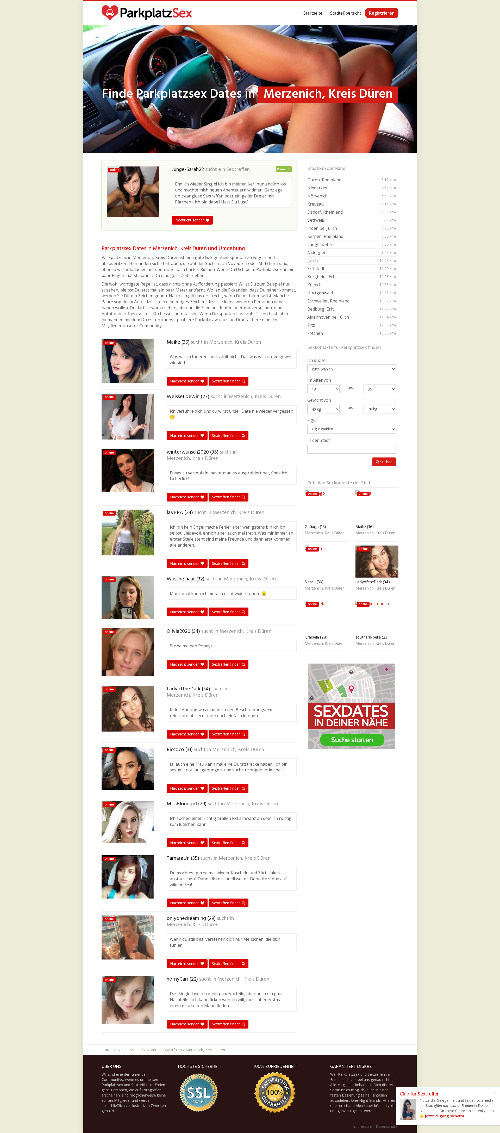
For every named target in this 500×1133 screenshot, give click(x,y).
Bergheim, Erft (351, 277)
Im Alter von (319, 380)
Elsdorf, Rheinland (351, 212)
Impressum (362, 1126)
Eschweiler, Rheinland (351, 301)
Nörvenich (351, 196)
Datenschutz (386, 1126)
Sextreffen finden (227, 381)
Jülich (351, 260)
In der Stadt (318, 440)
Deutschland (132, 1049)
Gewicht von (319, 400)
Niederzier (351, 188)
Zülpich (351, 285)
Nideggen (351, 252)
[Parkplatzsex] (147, 13)
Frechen (351, 333)
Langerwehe (351, 244)
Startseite (312, 13)
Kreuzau (351, 204)
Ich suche (316, 360)
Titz (351, 325)
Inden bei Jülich (351, 228)
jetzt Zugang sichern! (444, 1115)
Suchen (385, 461)
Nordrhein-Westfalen (164, 1049)
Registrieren (382, 13)
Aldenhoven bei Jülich (351, 317)
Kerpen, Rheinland (351, 236)
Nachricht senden (190, 220)
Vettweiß (351, 220)
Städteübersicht (345, 13)
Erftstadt (351, 268)
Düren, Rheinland (351, 180)
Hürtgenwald (351, 293)
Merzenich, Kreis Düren (235, 342)
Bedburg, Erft (351, 309)
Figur (312, 420)
